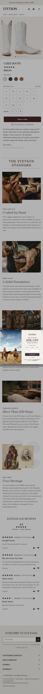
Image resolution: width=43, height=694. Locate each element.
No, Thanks (32, 357)
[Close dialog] (42, 330)
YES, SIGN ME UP (32, 354)
